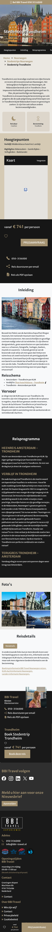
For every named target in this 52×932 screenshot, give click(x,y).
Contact (7, 896)
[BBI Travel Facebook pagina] (4, 779)
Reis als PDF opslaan (22, 274)
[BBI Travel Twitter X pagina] (25, 779)
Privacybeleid (10, 915)
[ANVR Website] (5, 851)
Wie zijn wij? (10, 907)
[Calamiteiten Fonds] (30, 851)
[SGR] (22, 851)
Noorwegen (20, 58)
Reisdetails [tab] (10, 646)
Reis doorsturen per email (25, 266)
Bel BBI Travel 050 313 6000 (27, 2)
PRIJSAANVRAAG (34, 242)
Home (6, 58)
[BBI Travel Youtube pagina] (32, 779)
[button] (10, 50)
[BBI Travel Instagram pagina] (11, 779)
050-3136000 (19, 258)
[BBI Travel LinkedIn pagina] (18, 779)
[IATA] (13, 851)
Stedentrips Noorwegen (20, 61)
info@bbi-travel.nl (16, 844)
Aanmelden (9, 803)
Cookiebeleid (10, 919)
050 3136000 (13, 841)
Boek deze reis (17, 754)
